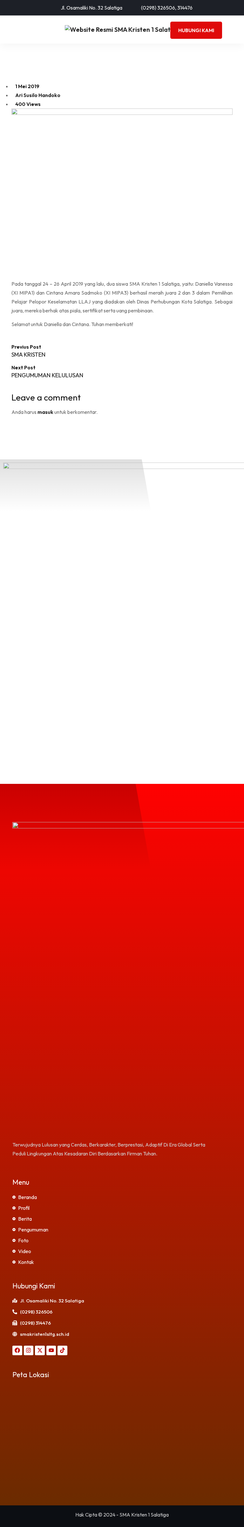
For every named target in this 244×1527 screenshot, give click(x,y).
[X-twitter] (40, 1351)
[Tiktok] (62, 1351)
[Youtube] (51, 1351)
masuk (45, 412)
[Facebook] (17, 1351)
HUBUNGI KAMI (196, 30)
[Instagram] (29, 1351)
